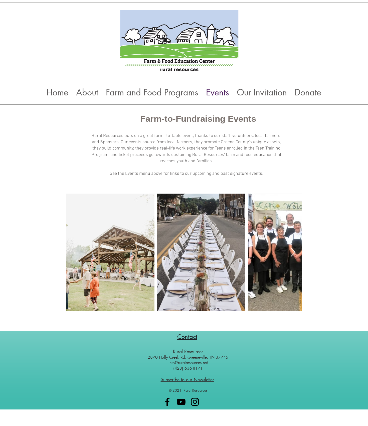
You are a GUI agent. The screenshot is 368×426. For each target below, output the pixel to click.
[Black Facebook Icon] (167, 401)
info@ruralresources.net (188, 362)
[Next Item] (293, 252)
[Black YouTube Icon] (181, 401)
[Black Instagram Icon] (195, 401)
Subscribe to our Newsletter (187, 379)
